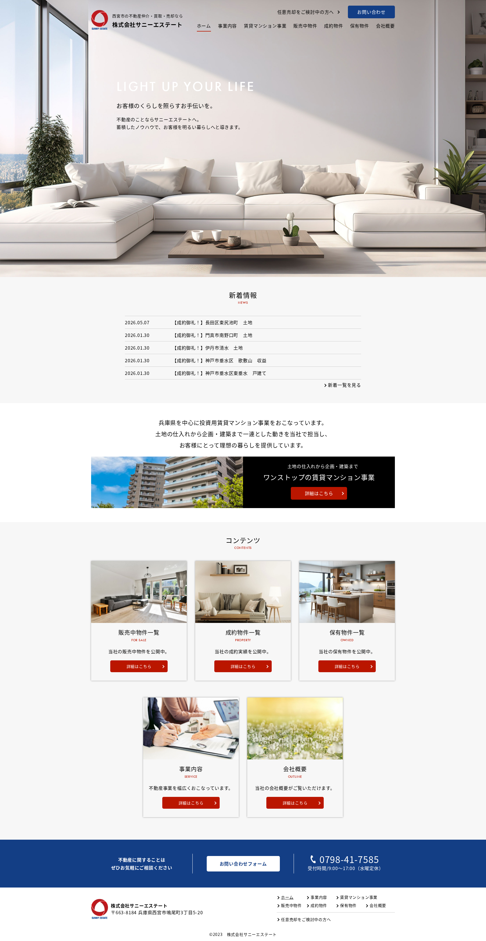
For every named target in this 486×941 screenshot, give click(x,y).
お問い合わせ (371, 11)
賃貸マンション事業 (265, 25)
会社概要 (385, 25)
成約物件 (333, 25)
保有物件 (359, 25)
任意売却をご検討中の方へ (305, 11)
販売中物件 (305, 25)
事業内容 (227, 25)
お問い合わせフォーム (243, 863)
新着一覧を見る (344, 384)
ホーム (204, 25)
